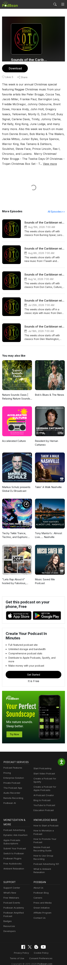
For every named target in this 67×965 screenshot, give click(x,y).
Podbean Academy (13, 907)
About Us (38, 887)
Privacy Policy (21, 952)
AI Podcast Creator (44, 795)
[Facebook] (23, 947)
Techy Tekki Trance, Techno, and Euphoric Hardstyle (15, 535)
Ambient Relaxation (13, 868)
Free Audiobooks (12, 863)
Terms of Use (17, 958)
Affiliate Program (42, 912)
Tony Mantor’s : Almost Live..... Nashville (48, 535)
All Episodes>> (56, 211)
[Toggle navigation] (63, 4)
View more (50, 163)
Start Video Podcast (44, 773)
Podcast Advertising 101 (46, 864)
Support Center (11, 887)
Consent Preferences (40, 958)
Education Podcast (44, 810)
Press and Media (43, 902)
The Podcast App (12, 787)
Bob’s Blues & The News (49, 394)
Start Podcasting (42, 768)
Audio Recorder (11, 792)
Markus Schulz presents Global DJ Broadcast (16, 489)
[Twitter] (30, 947)
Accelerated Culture (14, 441)
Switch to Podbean (13, 853)
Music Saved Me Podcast (45, 581)
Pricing (7, 772)
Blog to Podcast (42, 800)
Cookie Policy (41, 952)
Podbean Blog (41, 892)
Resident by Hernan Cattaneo (46, 443)
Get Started (33, 674)
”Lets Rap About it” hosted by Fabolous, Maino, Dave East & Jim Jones (16, 581)
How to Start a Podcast (46, 825)
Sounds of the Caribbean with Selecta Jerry (29, 60)
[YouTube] (43, 947)
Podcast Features (12, 767)
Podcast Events (11, 902)
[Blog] (36, 947)
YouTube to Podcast (44, 805)
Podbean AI (9, 803)
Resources (9, 926)
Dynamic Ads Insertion (15, 835)
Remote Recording (13, 798)
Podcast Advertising (14, 830)
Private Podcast (11, 782)
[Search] (55, 4)
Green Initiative (42, 907)
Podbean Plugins (12, 858)
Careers (38, 897)
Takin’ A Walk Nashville (48, 487)
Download (15, 68)
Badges (7, 921)
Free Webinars (11, 897)
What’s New (9, 892)
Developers (9, 931)
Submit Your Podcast (14, 848)
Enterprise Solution (13, 777)
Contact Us (40, 917)
